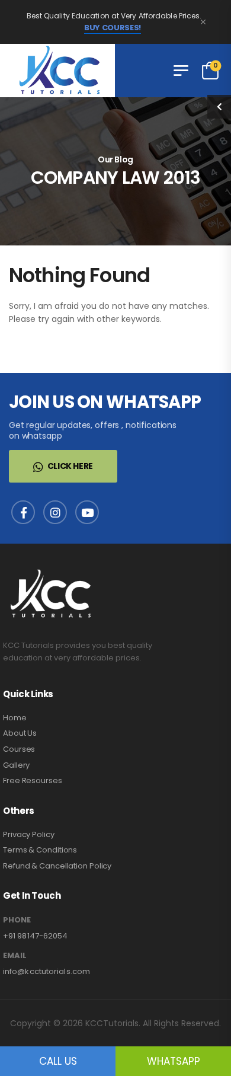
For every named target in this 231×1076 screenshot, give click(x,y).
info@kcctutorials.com (46, 971)
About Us (20, 733)
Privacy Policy (28, 834)
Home (15, 717)
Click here (70, 466)
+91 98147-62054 (35, 935)
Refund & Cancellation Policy (57, 865)
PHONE (17, 920)
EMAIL (15, 955)
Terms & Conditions (40, 849)
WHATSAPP (173, 1061)
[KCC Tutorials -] (57, 70)
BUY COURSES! (112, 28)
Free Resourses (32, 780)
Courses (19, 749)
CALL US (58, 1061)
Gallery (16, 765)
